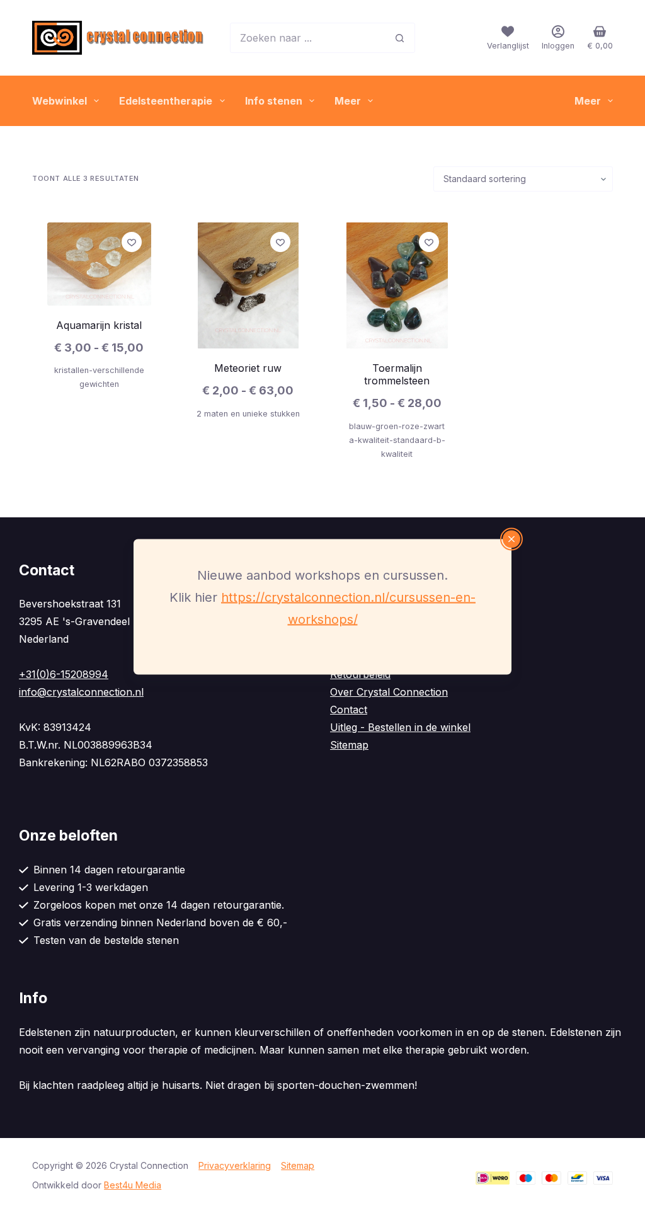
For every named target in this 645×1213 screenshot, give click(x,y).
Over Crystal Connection (389, 692)
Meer (347, 101)
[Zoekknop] (399, 37)
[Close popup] (511, 539)
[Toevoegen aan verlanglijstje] (132, 242)
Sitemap (349, 745)
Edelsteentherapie (165, 101)
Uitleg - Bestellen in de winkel (400, 727)
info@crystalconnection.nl (81, 692)
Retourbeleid (360, 674)
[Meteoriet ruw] (248, 285)
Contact (348, 709)
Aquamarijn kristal (99, 325)
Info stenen (273, 101)
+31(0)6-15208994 (63, 674)
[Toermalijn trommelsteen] (396, 285)
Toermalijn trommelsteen (397, 374)
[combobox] (308, 38)
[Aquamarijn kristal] (99, 264)
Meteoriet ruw (248, 368)
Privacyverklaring (234, 1165)
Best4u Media (132, 1185)
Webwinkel (59, 101)
